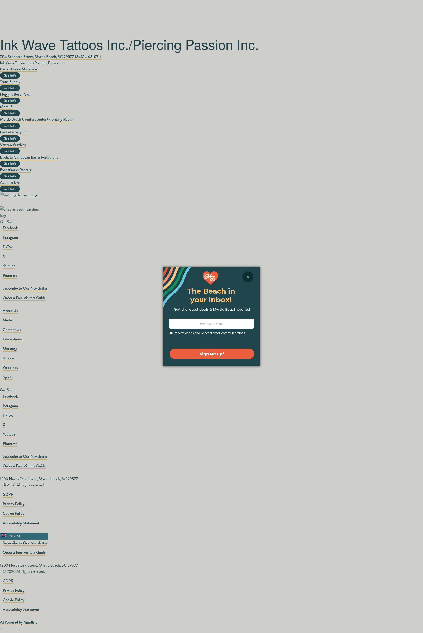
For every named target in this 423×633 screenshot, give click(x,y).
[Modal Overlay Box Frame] (211, 316)
